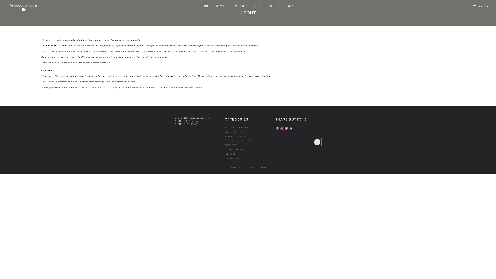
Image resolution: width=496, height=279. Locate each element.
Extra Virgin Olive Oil (239, 127)
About (258, 6)
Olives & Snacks (235, 149)
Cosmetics (231, 145)
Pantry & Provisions (238, 141)
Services (221, 6)
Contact (274, 6)
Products (240, 6)
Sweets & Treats (235, 132)
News (291, 6)
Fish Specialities (235, 136)
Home (205, 6)
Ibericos (230, 154)
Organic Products (236, 158)
